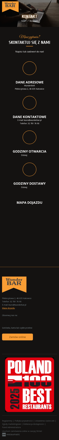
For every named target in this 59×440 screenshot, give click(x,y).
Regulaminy (7, 420)
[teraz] (32, 155)
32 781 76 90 (33, 123)
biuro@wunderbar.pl (33, 120)
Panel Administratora (11, 427)
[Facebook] (4, 319)
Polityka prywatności (24, 420)
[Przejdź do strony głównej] (10, 6)
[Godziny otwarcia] (36, 155)
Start (23, 20)
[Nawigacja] (54, 7)
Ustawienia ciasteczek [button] (45, 420)
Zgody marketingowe (12, 424)
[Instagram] (9, 319)
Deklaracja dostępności (34, 424)
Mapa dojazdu (8, 308)
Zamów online (17, 337)
